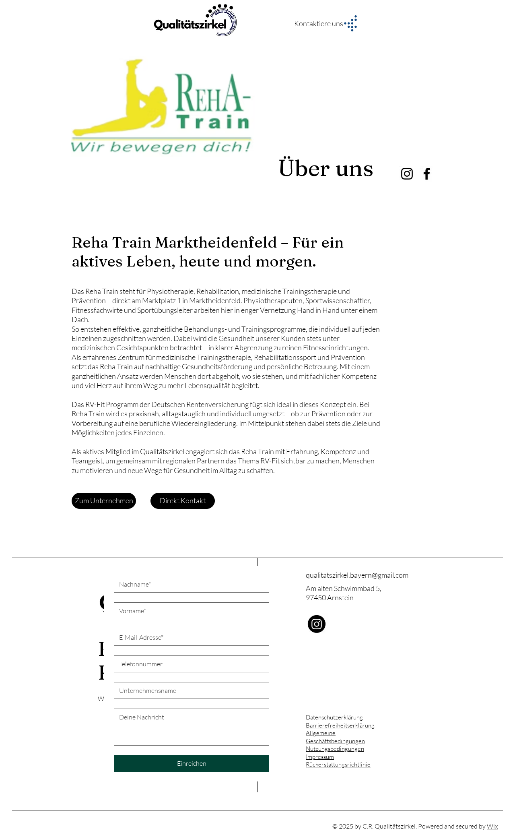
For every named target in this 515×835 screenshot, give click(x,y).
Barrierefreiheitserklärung (340, 725)
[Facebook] (427, 174)
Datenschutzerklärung (334, 717)
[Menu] (350, 23)
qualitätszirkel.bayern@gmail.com (357, 574)
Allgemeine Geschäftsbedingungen (335, 737)
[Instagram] (407, 174)
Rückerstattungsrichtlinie (338, 764)
